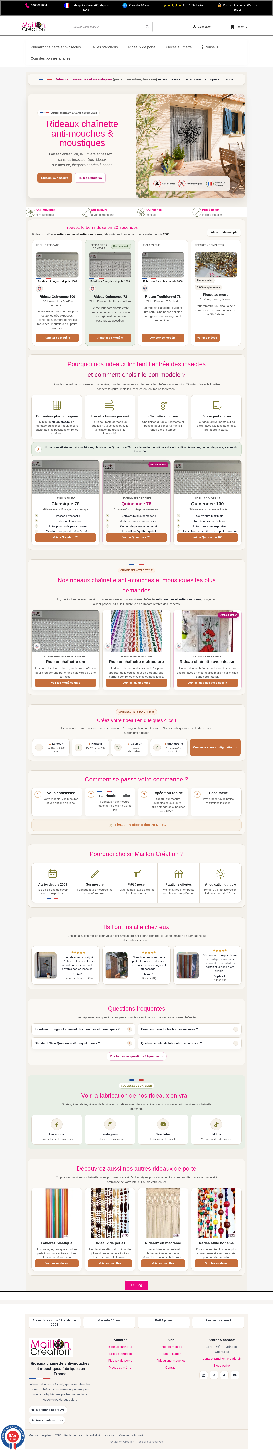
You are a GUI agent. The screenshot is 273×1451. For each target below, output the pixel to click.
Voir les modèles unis (65, 682)
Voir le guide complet (224, 232)
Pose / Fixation (171, 1354)
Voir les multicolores (136, 682)
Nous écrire (222, 1365)
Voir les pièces (207, 337)
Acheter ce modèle (57, 337)
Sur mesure (99, 209)
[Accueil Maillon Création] (60, 1347)
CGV (58, 1435)
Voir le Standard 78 (65, 537)
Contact (171, 1367)
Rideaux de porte (120, 1360)
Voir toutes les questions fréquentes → (136, 1056)
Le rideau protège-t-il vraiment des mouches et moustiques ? (77, 1029)
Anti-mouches (45, 209)
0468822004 (39, 5)
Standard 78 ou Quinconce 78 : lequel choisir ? (67, 1043)
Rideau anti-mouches (171, 1360)
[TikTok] (224, 1375)
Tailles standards (90, 177)
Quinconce (154, 209)
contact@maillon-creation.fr (222, 1358)
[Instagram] (203, 1375)
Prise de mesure (171, 1347)
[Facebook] (214, 1375)
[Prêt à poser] (197, 212)
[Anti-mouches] (31, 212)
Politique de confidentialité (82, 1435)
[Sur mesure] (86, 212)
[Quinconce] (141, 212)
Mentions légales (40, 1435)
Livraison (109, 1435)
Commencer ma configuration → (215, 747)
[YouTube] (235, 1375)
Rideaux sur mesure (54, 177)
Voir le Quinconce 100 (207, 537)
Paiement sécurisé (131, 1435)
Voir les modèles (56, 1263)
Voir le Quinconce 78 (136, 537)
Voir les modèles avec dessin (207, 682)
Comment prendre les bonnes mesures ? (169, 1029)
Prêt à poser (210, 209)
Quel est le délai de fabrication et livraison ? (171, 1043)
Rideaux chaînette (120, 1347)
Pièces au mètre (120, 1367)
